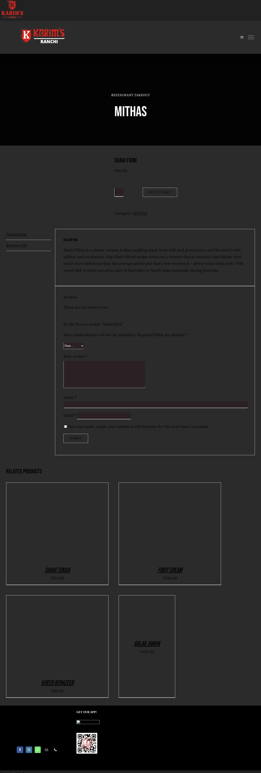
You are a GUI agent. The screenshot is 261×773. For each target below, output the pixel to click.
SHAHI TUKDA (57, 570)
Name (70, 397)
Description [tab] (16, 234)
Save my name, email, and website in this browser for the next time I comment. (139, 426)
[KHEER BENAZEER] (57, 634)
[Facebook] (20, 749)
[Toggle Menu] (251, 37)
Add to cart (160, 192)
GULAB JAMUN (147, 643)
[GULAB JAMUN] (147, 615)
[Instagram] (29, 749)
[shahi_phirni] (57, 175)
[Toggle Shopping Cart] (242, 37)
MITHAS (140, 213)
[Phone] (55, 749)
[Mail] (46, 749)
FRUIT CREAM (170, 570)
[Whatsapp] (38, 749)
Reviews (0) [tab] (16, 245)
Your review (75, 356)
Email (69, 415)
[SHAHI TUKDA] (57, 522)
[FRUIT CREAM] (170, 522)
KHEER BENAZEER (57, 683)
